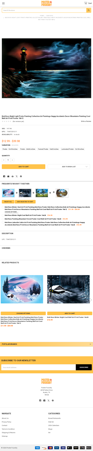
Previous (2, 300)
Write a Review (86, 121)
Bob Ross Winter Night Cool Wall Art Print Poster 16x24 (67, 317)
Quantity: (6, 156)
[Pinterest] (21, 176)
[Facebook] (4, 176)
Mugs (50, 429)
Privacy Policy (6, 422)
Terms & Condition (8, 429)
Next (90, 300)
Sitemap (5, 436)
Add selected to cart (25, 202)
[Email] (8, 176)
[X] (16, 176)
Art (49, 432)
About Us (5, 418)
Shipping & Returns (8, 432)
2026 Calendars (53, 425)
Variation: (10, 145)
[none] (46, 68)
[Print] (12, 176)
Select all (8, 202)
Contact (4, 425)
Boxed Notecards (54, 418)
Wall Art (51, 422)
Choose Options (11, 212)
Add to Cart (70, 313)
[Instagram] (40, 400)
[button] (69, 166)
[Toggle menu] (3, 3)
